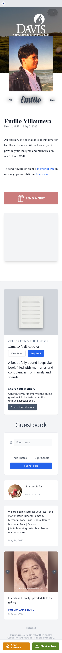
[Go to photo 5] (28, 588)
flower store (43, 174)
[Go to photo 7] (32, 588)
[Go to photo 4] (26, 588)
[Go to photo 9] (36, 588)
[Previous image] (8, 572)
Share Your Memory (22, 407)
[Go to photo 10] (38, 588)
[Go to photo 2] (21, 588)
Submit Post (31, 465)
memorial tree (45, 168)
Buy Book (36, 353)
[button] (31, 571)
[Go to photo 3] (23, 588)
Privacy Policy (21, 637)
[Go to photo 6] (30, 588)
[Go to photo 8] (34, 588)
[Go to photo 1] (19, 588)
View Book (17, 353)
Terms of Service (40, 637)
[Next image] (54, 572)
